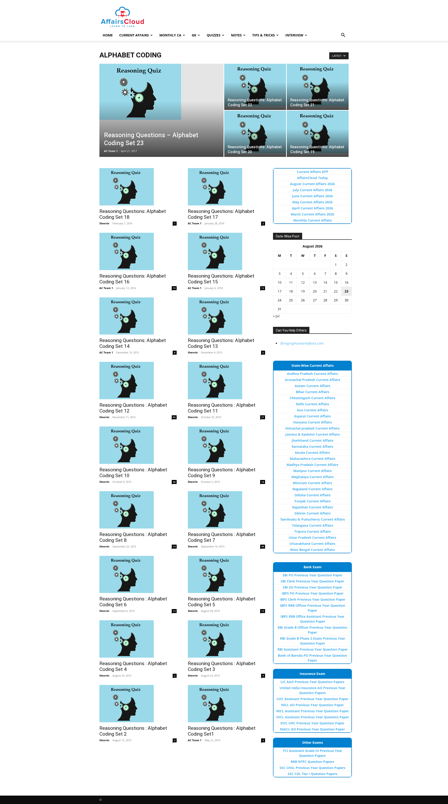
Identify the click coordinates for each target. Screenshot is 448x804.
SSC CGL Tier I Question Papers (312, 774)
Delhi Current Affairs (312, 404)
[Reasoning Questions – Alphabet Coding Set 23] (161, 92)
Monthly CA (170, 35)
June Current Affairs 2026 (312, 196)
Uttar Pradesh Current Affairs (312, 537)
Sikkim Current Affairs (312, 513)
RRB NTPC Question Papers (312, 761)
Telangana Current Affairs (312, 525)
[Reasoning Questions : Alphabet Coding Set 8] (138, 510)
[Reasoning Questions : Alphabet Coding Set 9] (226, 445)
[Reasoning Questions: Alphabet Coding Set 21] (318, 85)
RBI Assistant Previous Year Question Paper (312, 649)
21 (325, 291)
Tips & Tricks (263, 35)
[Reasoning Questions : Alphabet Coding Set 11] (226, 380)
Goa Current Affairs (312, 410)
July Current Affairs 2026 (312, 190)
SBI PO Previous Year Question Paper (312, 575)
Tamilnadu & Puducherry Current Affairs (312, 519)
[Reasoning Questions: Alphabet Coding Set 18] (138, 186)
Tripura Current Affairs (312, 531)
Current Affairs (134, 35)
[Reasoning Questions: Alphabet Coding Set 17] (226, 186)
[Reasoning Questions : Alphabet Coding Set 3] (226, 639)
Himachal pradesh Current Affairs (312, 428)
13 (174, 611)
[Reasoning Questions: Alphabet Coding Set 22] (255, 85)
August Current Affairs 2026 (312, 184)
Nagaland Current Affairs (312, 489)
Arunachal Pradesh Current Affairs (312, 379)
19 (303, 291)
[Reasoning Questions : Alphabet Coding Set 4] (138, 639)
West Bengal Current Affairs (312, 549)
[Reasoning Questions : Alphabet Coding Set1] (226, 703)
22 (336, 291)
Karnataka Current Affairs (312, 446)
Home (108, 35)
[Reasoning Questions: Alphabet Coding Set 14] (138, 316)
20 (315, 291)
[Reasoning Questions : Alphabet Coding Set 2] (138, 703)
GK (194, 35)
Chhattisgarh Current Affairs (312, 398)
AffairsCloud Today (312, 178)
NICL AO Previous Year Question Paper (312, 705)
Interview (294, 35)
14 (174, 546)
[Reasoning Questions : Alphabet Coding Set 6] (138, 574)
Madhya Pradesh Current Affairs (312, 464)
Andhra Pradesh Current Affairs (312, 373)
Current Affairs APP (312, 171)
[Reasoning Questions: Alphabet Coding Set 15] (226, 251)
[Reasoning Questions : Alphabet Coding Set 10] (138, 445)
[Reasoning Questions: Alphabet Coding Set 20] (255, 132)
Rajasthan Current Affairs (312, 507)
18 (262, 481)
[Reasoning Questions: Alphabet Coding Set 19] (318, 132)
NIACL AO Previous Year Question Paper (312, 729)
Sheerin (104, 223)
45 (174, 417)
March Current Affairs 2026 (312, 214)
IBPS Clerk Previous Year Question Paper (312, 599)
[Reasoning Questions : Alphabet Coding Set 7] (226, 510)
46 (174, 481)
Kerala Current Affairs (312, 452)
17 (279, 291)
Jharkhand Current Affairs (312, 440)
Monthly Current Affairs (312, 220)
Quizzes (213, 35)
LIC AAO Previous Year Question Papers (312, 682)
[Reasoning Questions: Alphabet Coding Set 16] (138, 251)
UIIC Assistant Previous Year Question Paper (312, 699)
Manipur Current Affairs (312, 471)
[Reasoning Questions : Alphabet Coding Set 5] (226, 574)
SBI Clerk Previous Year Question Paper (312, 581)
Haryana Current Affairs (312, 422)
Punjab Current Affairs (312, 501)
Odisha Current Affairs (312, 495)
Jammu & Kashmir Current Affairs (312, 434)
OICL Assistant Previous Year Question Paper (312, 717)
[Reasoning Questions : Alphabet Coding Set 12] (138, 380)
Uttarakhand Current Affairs (312, 543)
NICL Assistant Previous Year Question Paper (312, 711)
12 (262, 288)
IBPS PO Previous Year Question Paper (312, 593)
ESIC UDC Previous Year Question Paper (312, 723)
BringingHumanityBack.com (302, 343)
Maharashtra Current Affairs (312, 458)
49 (262, 546)
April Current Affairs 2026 (312, 208)
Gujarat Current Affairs (312, 416)
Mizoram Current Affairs (312, 483)
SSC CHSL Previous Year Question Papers (312, 767)
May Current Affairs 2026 (312, 202)
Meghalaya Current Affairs (312, 477)
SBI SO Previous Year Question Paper (312, 587)
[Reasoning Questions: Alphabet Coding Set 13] (226, 316)
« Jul (276, 316)
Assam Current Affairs (312, 386)
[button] (343, 35)
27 (262, 417)
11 (291, 282)
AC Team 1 (111, 151)
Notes (236, 35)
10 (174, 288)
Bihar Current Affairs (312, 392)
